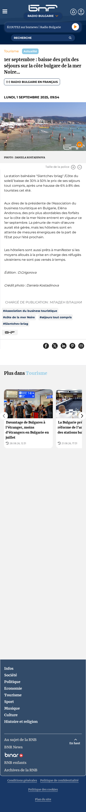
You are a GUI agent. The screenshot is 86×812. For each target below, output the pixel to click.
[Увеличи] (73, 167)
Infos (8, 668)
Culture (11, 715)
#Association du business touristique (30, 311)
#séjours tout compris (56, 317)
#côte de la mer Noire (19, 317)
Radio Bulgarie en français (34, 82)
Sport (9, 701)
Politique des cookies (43, 789)
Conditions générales (22, 780)
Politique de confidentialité (59, 780)
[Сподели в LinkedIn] (63, 346)
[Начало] (43, 8)
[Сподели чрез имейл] (81, 346)
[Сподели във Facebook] (46, 346)
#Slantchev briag (15, 324)
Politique (12, 681)
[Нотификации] (73, 11)
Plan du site (43, 799)
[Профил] (81, 11)
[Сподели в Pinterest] (72, 346)
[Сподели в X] (55, 346)
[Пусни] (75, 26)
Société (10, 675)
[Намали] (79, 167)
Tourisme (11, 51)
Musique (12, 708)
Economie (13, 688)
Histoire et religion (21, 721)
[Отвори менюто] (5, 11)
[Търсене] (70, 38)
